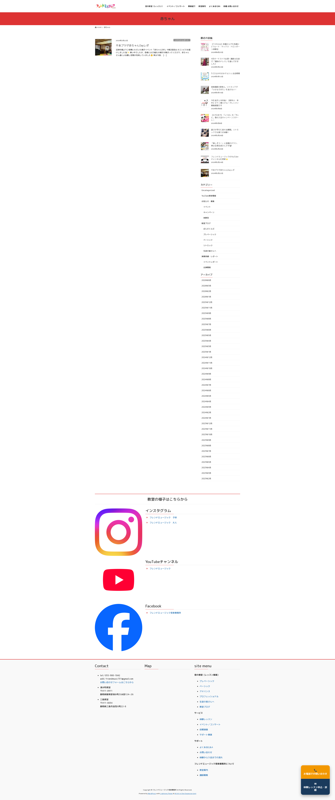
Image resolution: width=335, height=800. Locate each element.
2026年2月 (206, 291)
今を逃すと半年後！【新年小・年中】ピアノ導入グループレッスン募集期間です (225, 103)
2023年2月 (206, 478)
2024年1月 (206, 418)
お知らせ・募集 (208, 201)
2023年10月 (207, 434)
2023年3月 (206, 473)
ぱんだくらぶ (208, 229)
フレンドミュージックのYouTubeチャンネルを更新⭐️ (224, 157)
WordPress (152, 793)
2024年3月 (206, 407)
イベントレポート (182, 40)
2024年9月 (206, 374)
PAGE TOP (325, 773)
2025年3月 (206, 346)
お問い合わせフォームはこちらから (117, 682)
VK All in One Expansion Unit (185, 793)
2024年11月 (207, 363)
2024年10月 (207, 368)
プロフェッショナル (209, 696)
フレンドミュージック (160, 568)
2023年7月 (206, 451)
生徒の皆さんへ (209, 251)
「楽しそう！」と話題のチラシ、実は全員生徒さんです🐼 (225, 144)
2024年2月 (206, 412)
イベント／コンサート (210, 724)
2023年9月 (206, 440)
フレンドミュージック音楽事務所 (165, 612)
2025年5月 (206, 335)
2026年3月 (206, 285)
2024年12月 (207, 357)
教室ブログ (206, 223)
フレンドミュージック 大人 (163, 522)
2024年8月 (206, 379)
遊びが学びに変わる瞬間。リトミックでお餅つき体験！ (225, 131)
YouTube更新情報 (209, 196)
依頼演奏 (204, 729)
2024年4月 (206, 401)
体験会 (206, 218)
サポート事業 (206, 734)
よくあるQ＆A (206, 747)
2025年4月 (206, 341)
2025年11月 (207, 307)
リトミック (208, 245)
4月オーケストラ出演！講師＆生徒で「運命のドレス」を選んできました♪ (225, 61)
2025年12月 (207, 302)
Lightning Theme (166, 793)
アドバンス (205, 691)
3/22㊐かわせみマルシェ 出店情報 (225, 73)
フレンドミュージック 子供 (163, 517)
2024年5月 (206, 396)
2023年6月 (206, 456)
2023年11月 (207, 429)
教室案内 (204, 770)
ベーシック (208, 240)
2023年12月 (207, 423)
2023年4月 (206, 467)
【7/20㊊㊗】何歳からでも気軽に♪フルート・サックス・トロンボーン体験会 (225, 46)
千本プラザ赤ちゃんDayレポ (132, 45)
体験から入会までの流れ (211, 757)
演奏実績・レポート (210, 256)
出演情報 (207, 267)
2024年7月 (206, 385)
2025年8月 (206, 318)
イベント (207, 207)
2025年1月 (206, 352)
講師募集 (204, 775)
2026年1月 (206, 296)
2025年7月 (206, 324)
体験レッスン (206, 719)
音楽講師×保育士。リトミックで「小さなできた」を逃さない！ (224, 88)
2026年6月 (206, 280)
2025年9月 (206, 313)
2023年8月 (206, 445)
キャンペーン (208, 212)
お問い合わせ (206, 752)
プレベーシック (209, 234)
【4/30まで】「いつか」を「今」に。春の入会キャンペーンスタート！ (225, 117)
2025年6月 (206, 330)
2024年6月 (206, 390)
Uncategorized (208, 190)
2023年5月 (206, 462)
